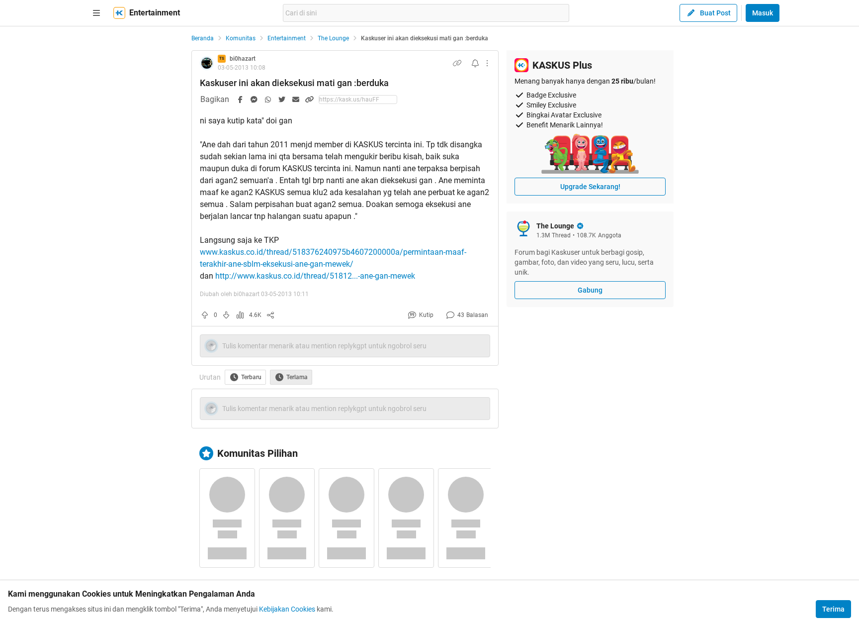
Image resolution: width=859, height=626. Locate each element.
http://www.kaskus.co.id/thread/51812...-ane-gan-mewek (315, 276)
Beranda (202, 38)
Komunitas (241, 38)
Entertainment (286, 38)
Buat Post (715, 13)
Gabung (590, 290)
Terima (833, 609)
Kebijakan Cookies (287, 609)
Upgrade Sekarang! (590, 187)
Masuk (762, 13)
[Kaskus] (119, 13)
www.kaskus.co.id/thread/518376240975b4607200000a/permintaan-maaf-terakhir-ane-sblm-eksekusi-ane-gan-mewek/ (333, 258)
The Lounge (333, 38)
